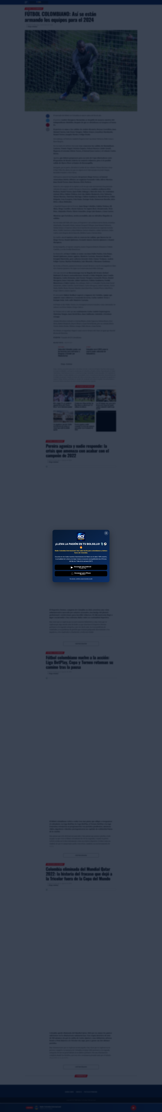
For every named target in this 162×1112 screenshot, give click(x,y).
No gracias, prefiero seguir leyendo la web (81, 578)
